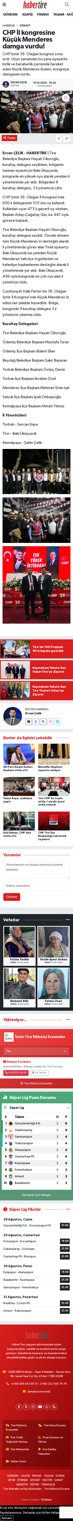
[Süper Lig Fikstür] (68, 1209)
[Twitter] (43, 722)
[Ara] (66, 4)
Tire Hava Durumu (55, 1425)
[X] (26, 1407)
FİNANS (43, 14)
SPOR (11, 1480)
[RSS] (54, 1407)
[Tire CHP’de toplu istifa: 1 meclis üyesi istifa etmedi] (54, 786)
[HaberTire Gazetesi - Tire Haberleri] (34, 5)
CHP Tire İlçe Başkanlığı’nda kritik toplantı (52, 836)
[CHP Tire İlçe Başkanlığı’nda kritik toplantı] (54, 820)
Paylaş (12, 137)
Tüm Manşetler (19, 1449)
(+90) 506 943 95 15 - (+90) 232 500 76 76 (39, 1383)
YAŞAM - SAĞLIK (54, 1475)
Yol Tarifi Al (40, 1073)
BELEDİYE (22, 1484)
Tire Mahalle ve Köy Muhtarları (22, 1488)
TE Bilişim (46, 1499)
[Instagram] (50, 722)
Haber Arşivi (18, 1461)
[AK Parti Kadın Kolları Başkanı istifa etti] (19, 754)
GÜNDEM (10, 14)
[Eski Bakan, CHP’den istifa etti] (19, 820)
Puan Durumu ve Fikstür (50, 1439)
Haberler (9, 25)
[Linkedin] (57, 722)
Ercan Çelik (33, 713)
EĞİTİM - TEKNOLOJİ (42, 1484)
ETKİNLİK (22, 1480)
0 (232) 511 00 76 (17, 1073)
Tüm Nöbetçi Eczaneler (38, 1083)
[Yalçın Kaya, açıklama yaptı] (19, 786)
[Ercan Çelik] (12, 716)
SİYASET (25, 25)
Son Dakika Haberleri (47, 1451)
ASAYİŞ (27, 14)
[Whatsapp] (47, 1407)
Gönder (12, 897)
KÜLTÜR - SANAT (53, 1480)
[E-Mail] (28, 722)
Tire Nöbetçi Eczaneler (16, 1427)
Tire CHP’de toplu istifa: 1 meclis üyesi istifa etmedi (51, 801)
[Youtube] (40, 1407)
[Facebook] (36, 722)
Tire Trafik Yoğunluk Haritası (17, 1439)
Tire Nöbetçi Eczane (57, 1488)
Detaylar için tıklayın (36, 1195)
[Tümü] (68, 920)
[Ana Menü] (4, 4)
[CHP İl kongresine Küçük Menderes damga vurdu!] (36, 112)
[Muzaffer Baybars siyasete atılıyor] (54, 754)
